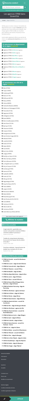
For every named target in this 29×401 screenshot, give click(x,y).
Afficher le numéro (15, 219)
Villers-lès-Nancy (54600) (9, 158)
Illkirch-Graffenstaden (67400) (11, 121)
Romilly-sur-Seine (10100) (9, 156)
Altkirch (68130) (7, 206)
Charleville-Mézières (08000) (10, 106)
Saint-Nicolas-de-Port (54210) (10, 199)
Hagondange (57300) (8, 181)
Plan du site (3, 376)
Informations (4, 356)
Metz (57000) (6, 88)
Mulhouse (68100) (8, 98)
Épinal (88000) (7, 118)
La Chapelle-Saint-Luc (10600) (10, 163)
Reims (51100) (7, 95)
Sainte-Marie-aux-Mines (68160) (11, 211)
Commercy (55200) (8, 209)
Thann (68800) (7, 186)
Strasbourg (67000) (8, 93)
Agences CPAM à (12, 50)
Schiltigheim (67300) (8, 116)
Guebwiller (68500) (8, 174)
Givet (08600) (6, 201)
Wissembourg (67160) (8, 196)
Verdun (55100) (7, 143)
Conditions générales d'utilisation (8, 390)
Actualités (3, 368)
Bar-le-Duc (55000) (8, 151)
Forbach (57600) (7, 131)
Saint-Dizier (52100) (8, 123)
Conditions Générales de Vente (8, 387)
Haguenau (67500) (8, 113)
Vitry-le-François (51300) (9, 166)
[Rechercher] (25, 7)
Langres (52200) (7, 189)
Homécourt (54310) (8, 204)
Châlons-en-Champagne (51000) (11, 108)
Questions (3, 365)
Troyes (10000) (7, 90)
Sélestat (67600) (7, 138)
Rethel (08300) (7, 194)
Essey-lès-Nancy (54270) (9, 184)
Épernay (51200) (7, 126)
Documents (3, 359)
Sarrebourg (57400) (8, 169)
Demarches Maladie (5, 353)
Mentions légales (5, 385)
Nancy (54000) (7, 100)
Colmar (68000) (7, 103)
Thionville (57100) (7, 111)
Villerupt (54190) (7, 179)
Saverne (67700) (7, 171)
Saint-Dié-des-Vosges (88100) (10, 136)
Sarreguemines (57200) (9, 133)
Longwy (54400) (7, 153)
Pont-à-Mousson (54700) (9, 161)
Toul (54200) (6, 148)
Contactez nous (4, 373)
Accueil (3, 20)
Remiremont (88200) (8, 191)
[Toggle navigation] (25, 3)
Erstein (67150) (7, 176)
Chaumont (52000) (8, 128)
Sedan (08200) (7, 146)
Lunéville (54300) (7, 141)
